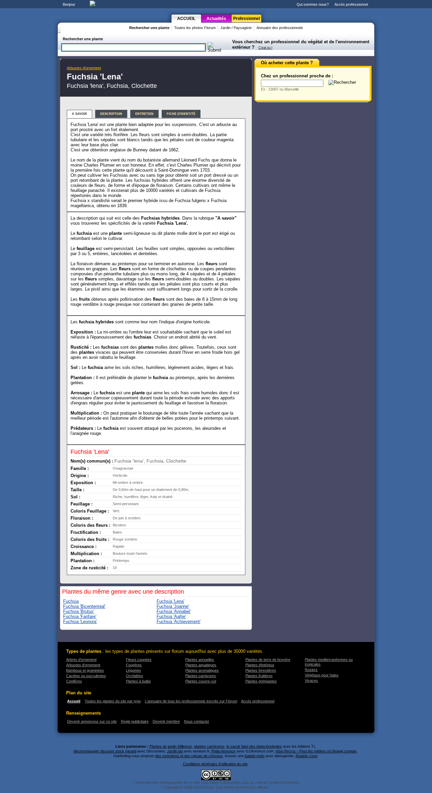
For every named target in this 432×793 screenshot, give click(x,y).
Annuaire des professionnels (279, 28)
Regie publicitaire (134, 721)
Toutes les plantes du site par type (113, 701)
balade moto (255, 756)
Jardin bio (175, 751)
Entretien (144, 114)
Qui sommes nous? (313, 4)
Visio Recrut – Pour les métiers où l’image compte (315, 751)
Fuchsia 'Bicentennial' (84, 606)
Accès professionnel (351, 4)
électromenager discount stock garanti (105, 751)
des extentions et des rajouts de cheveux (189, 756)
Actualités (216, 18)
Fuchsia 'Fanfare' (79, 616)
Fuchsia (71, 601)
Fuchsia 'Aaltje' (171, 616)
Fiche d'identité (181, 114)
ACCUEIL (186, 18)
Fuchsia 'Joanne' (173, 606)
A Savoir (79, 114)
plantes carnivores (209, 746)
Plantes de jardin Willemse (171, 746)
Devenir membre (166, 721)
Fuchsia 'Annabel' (174, 611)
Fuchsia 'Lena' (170, 601)
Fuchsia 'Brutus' (78, 611)
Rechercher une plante (149, 28)
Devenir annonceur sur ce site (92, 721)
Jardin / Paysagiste (236, 28)
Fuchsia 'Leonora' (80, 621)
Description (111, 114)
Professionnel (246, 18)
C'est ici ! (265, 47)
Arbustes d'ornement (84, 68)
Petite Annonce (223, 751)
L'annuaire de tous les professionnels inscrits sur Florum (191, 701)
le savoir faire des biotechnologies (254, 746)
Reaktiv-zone (307, 756)
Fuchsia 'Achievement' (178, 621)
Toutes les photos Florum (195, 28)
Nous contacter (196, 721)
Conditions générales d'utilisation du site (215, 764)
